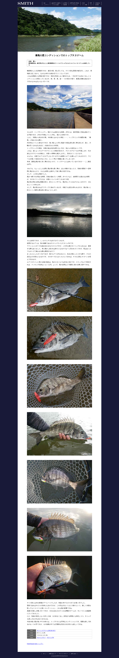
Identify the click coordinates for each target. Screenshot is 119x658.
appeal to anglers (56, 3)
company (97, 3)
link (91, 3)
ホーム (44, 653)
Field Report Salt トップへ (35, 644)
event (84, 3)
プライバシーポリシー (63, 653)
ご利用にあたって (52, 653)
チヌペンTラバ (41, 637)
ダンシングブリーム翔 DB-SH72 (46, 630)
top (46, 3)
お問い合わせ (73, 653)
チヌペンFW (50, 637)
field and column (74, 3)
